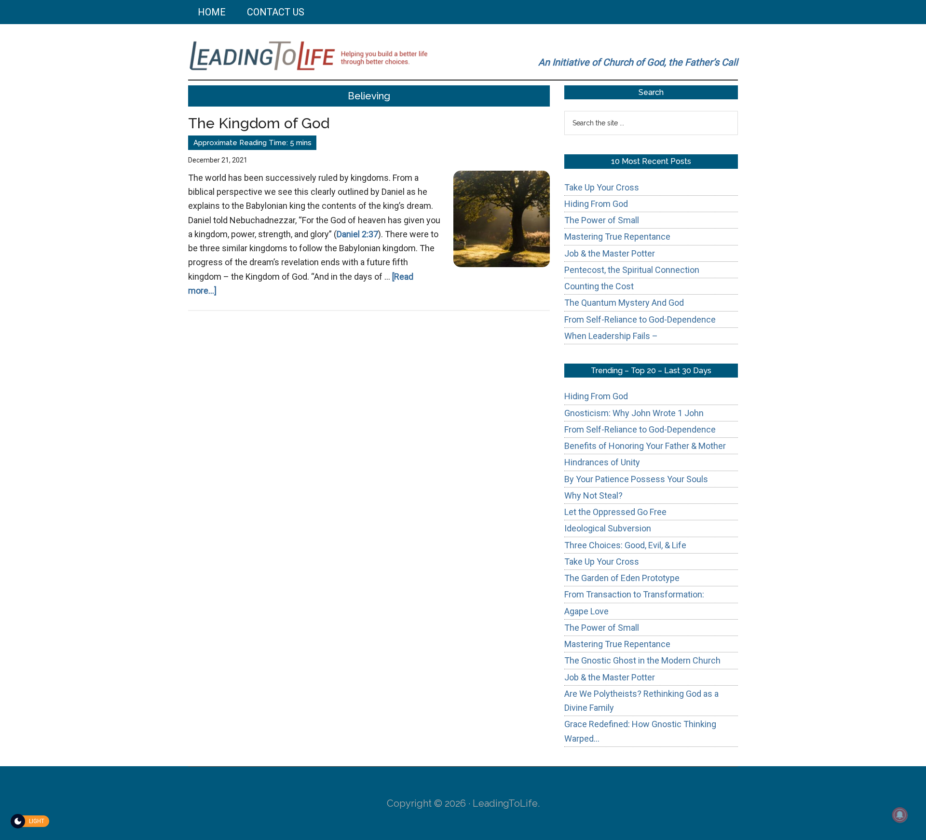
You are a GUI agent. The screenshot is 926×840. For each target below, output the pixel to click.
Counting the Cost (599, 286)
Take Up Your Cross (601, 187)
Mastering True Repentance (617, 236)
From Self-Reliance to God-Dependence (640, 319)
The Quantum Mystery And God (624, 303)
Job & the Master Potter (609, 253)
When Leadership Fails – (611, 336)
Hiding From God (596, 204)
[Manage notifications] (900, 815)
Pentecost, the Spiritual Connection (631, 270)
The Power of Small (601, 220)
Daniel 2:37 (357, 234)
